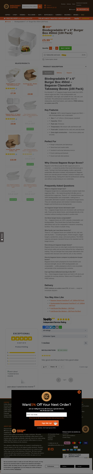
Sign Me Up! (46, 423)
